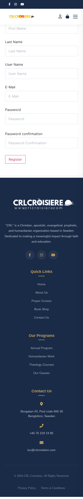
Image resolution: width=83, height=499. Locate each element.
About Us (41, 292)
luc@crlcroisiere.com (41, 450)
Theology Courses (41, 364)
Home (41, 284)
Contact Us (41, 317)
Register (15, 159)
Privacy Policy (27, 488)
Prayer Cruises (41, 301)
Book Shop (41, 309)
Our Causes (41, 373)
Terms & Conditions (53, 488)
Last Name (13, 42)
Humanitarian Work (41, 356)
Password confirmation (23, 133)
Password (13, 109)
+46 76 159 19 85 (41, 433)
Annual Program (42, 348)
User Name (14, 64)
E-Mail (10, 87)
